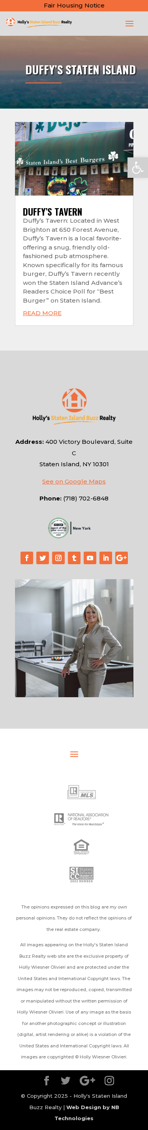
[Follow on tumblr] (74, 558)
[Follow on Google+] (121, 558)
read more (42, 313)
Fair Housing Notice (74, 5)
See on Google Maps (74, 481)
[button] (137, 167)
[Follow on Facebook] (27, 558)
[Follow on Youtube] (90, 558)
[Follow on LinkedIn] (105, 558)
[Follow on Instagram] (58, 558)
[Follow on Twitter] (42, 558)
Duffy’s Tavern (52, 211)
